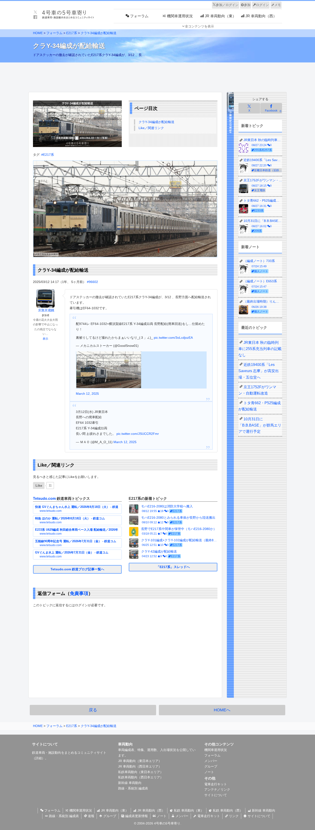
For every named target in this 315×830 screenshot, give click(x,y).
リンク (233, 816)
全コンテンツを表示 (199, 26)
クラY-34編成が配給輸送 (156, 122)
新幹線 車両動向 (130, 783)
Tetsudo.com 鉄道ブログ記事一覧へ (77, 569)
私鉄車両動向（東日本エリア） (140, 772)
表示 (45, 338)
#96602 (92, 282)
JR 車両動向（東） (114, 810)
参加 (247, 5)
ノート (209, 772)
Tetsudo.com (44, 498)
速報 (90, 816)
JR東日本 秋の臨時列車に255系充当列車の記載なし (260, 349)
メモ (277, 5)
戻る (93, 710)
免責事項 (79, 593)
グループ (210, 766)
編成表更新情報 (136, 816)
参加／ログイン (227, 5)
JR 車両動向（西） (151, 810)
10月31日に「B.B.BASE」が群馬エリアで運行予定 (259, 425)
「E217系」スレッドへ (173, 567)
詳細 (38, 758)
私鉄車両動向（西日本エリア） (140, 777)
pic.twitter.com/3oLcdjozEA (173, 337)
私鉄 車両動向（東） (188, 810)
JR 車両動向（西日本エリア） (140, 766)
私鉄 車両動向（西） (227, 810)
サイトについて (215, 795)
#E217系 (47, 154)
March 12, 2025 (87, 393)
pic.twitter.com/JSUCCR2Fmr (137, 434)
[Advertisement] (157, 76)
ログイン (262, 5)
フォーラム (212, 755)
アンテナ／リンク (217, 789)
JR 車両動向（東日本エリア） (140, 761)
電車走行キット (215, 784)
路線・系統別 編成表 (133, 788)
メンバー (210, 761)
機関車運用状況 (215, 750)
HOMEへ (222, 710)
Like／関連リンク (151, 128)
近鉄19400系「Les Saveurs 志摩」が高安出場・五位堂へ (258, 371)
